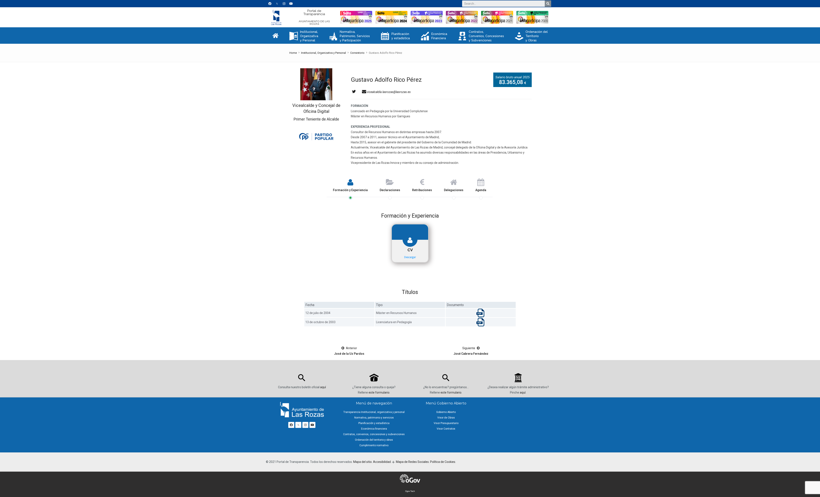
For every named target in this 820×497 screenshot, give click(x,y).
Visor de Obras (446, 417)
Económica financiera (374, 428)
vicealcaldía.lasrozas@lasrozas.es (388, 92)
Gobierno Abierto (446, 412)
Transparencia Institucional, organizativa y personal (374, 412)
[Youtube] (291, 4)
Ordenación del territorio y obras (374, 439)
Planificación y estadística (395, 36)
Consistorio (357, 52)
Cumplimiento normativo (373, 445)
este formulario (379, 392)
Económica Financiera (434, 36)
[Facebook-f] (270, 4)
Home (293, 52)
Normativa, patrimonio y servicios (374, 417)
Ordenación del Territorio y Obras (531, 36)
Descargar (410, 257)
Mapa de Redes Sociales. (412, 462)
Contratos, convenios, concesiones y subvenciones (374, 434)
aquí (323, 387)
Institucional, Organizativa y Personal (303, 36)
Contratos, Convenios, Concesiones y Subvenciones (481, 36)
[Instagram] (284, 4)
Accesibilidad (382, 462)
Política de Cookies (442, 462)
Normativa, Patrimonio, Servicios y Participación (349, 36)
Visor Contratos (446, 428)
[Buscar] (548, 3)
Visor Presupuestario (446, 423)
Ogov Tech (410, 491)
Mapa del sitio (362, 462)
